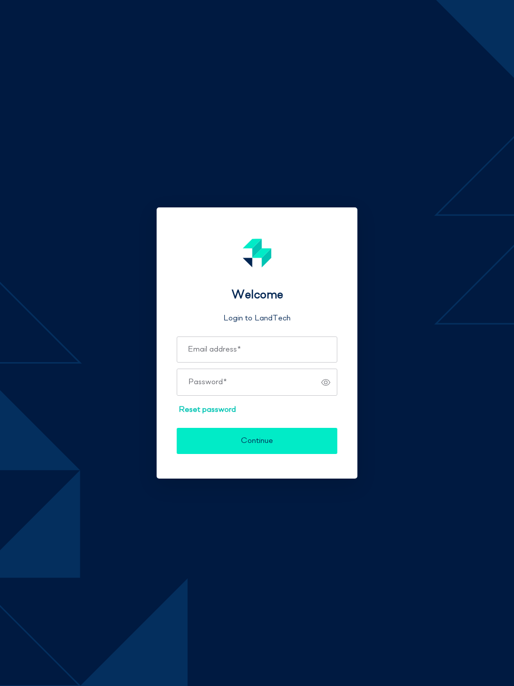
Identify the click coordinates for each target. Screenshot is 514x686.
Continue (257, 441)
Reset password (207, 410)
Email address (214, 350)
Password (207, 382)
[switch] (326, 382)
